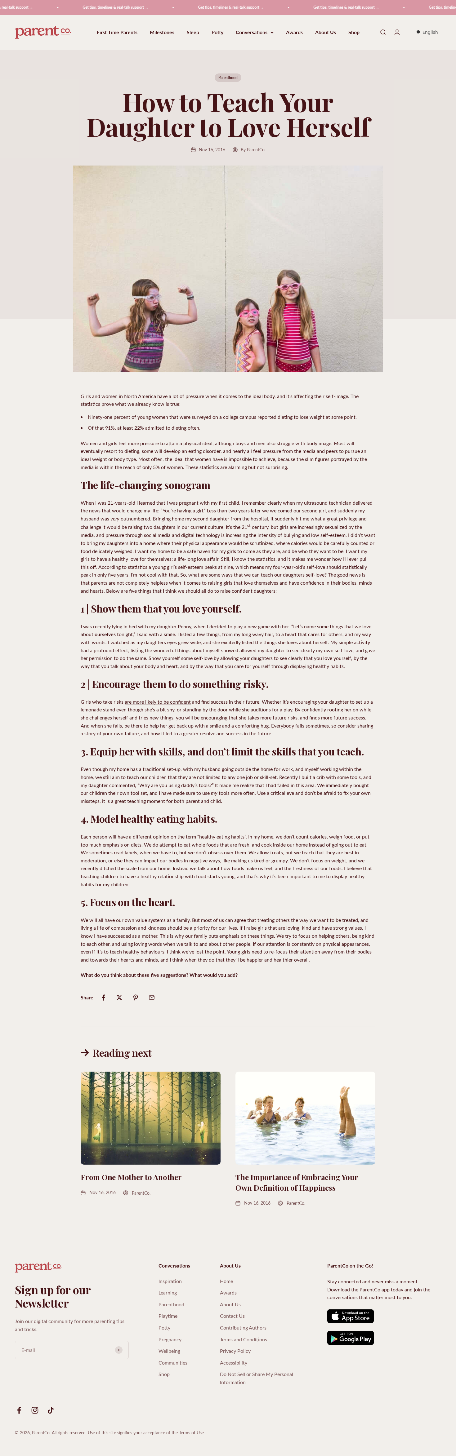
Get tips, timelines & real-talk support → (83, 7)
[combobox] (427, 32)
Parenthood (228, 77)
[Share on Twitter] (119, 997)
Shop (354, 32)
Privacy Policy (235, 1351)
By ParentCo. (253, 150)
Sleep (193, 32)
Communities (173, 1362)
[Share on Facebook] (103, 997)
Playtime (168, 1315)
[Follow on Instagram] (35, 1410)
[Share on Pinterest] (135, 997)
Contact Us (232, 1315)
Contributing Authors (243, 1327)
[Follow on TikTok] (51, 1410)
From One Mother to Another (131, 1177)
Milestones (162, 32)
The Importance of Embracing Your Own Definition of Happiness (296, 1182)
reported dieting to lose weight (290, 417)
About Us (325, 32)
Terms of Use (191, 1433)
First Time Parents (117, 32)
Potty (217, 32)
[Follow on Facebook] (19, 1410)
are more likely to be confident (158, 701)
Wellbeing (169, 1351)
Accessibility (233, 1362)
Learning (168, 1292)
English (430, 32)
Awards (294, 32)
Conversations (251, 32)
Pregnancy (170, 1339)
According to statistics (122, 567)
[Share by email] (151, 997)
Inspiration (170, 1281)
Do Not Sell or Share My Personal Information (256, 1378)
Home (226, 1281)
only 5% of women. (163, 467)
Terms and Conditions (243, 1339)
